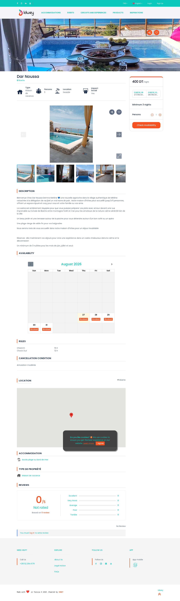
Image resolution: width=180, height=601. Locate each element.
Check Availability (146, 125)
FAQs (56, 571)
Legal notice (60, 565)
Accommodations (51, 12)
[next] (112, 264)
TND (124, 3)
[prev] (30, 264)
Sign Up (160, 3)
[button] (119, 156)
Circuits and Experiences (93, 12)
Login (149, 3)
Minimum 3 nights (141, 104)
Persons (136, 114)
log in (32, 533)
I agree (100, 443)
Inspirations (136, 12)
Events (70, 12)
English (138, 3)
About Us (58, 559)
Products (118, 12)
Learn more (88, 443)
